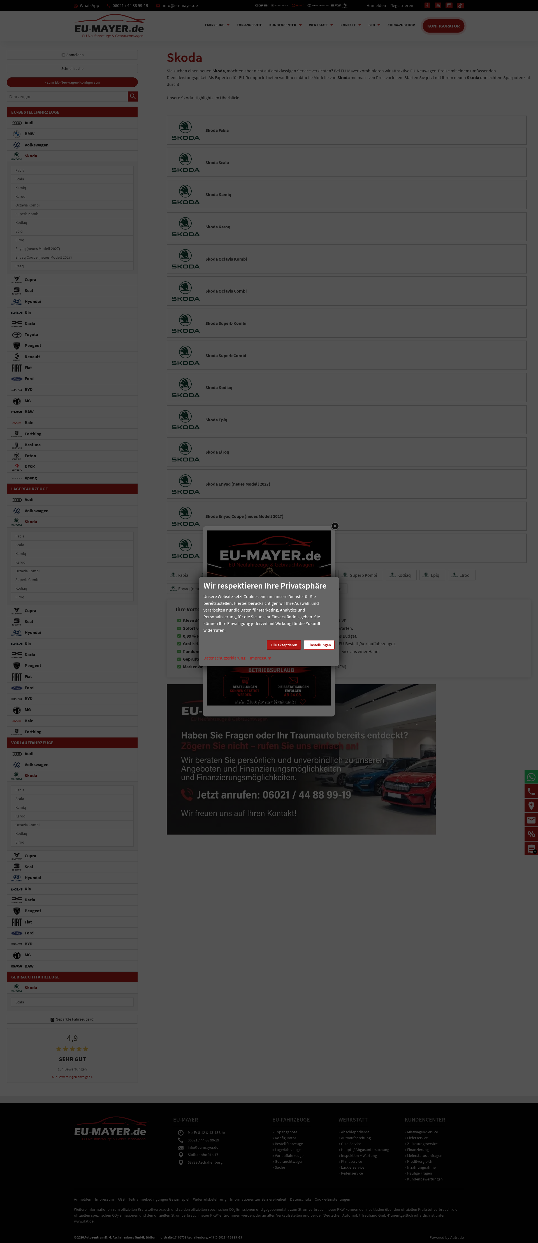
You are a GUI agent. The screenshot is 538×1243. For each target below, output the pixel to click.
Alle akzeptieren (283, 644)
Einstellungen (319, 644)
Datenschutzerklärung (224, 658)
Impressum (260, 658)
